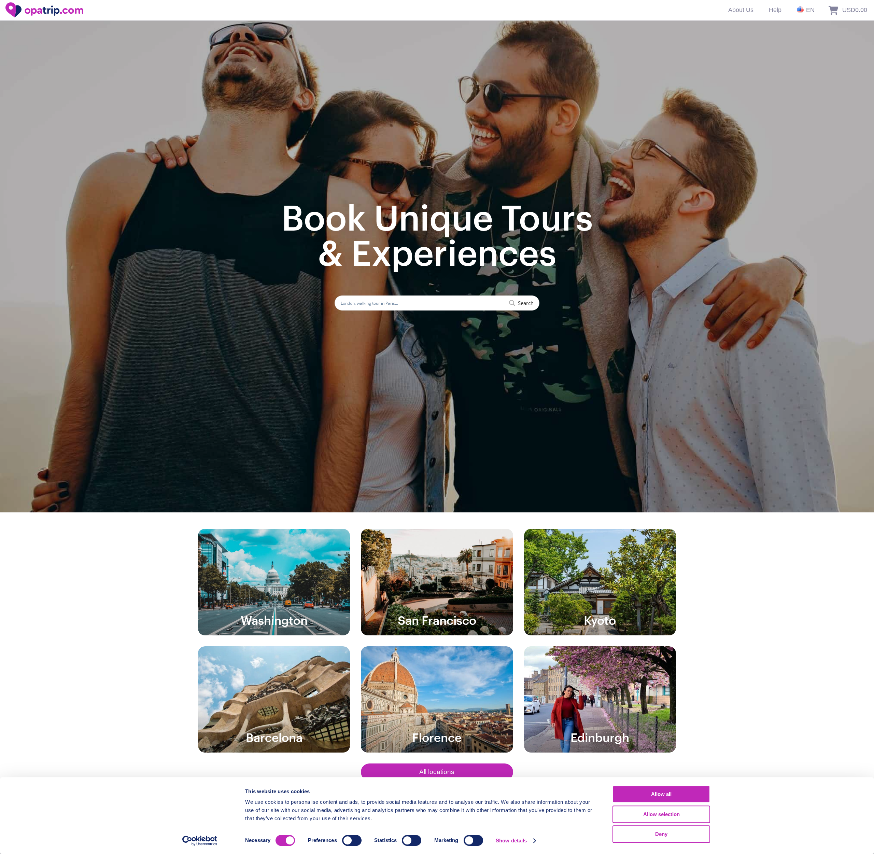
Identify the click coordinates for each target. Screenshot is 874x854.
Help (775, 9)
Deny (661, 834)
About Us (740, 9)
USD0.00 (854, 9)
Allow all (661, 794)
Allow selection (661, 814)
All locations (436, 771)
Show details (511, 840)
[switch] (352, 840)
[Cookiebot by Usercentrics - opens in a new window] (200, 841)
